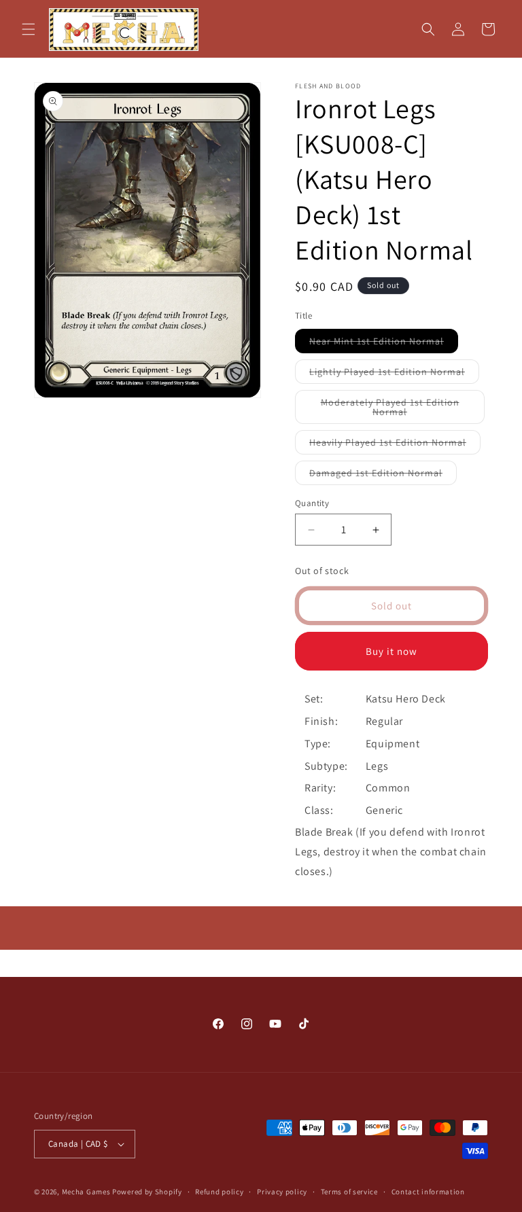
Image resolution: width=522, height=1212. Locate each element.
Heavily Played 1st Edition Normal (395, 444)
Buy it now (391, 651)
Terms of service (349, 1191)
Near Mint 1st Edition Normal (383, 343)
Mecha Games (86, 1191)
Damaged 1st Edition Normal (383, 475)
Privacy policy (282, 1191)
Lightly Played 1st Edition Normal (394, 374)
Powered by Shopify (147, 1191)
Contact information (428, 1191)
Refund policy (219, 1191)
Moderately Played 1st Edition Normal (391, 410)
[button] (29, 29)
